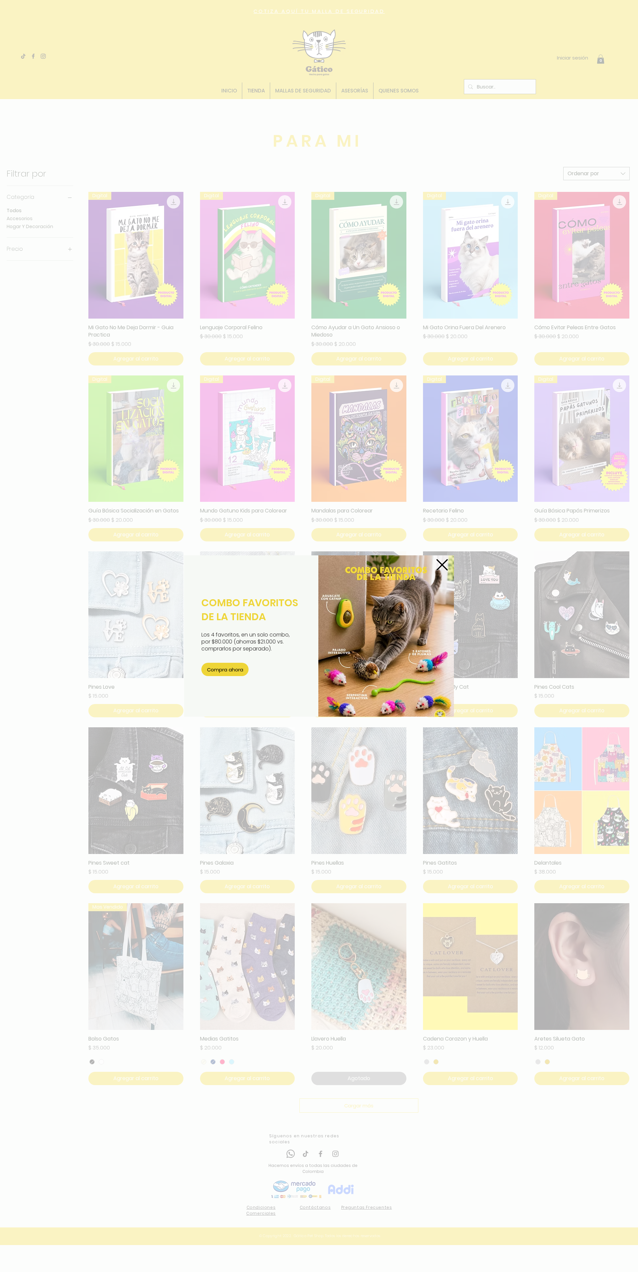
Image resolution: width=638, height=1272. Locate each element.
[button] (442, 565)
